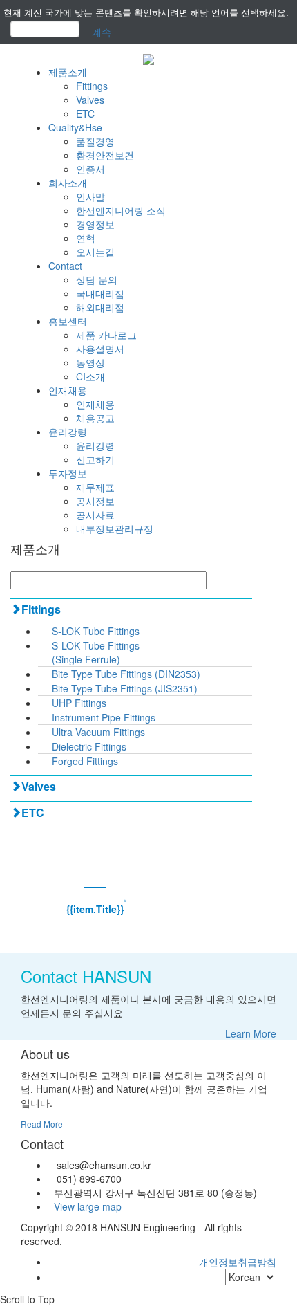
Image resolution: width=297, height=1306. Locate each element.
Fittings (92, 86)
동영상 (90, 362)
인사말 (90, 196)
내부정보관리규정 (114, 528)
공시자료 (95, 515)
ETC (85, 113)
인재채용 (67, 390)
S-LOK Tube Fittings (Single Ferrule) (96, 652)
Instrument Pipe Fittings (103, 717)
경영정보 (95, 224)
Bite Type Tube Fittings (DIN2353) (126, 674)
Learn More (250, 1033)
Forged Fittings (85, 761)
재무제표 (95, 487)
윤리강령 (67, 432)
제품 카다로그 (106, 335)
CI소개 (90, 376)
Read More (42, 1124)
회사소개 (67, 183)
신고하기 (95, 459)
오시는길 (95, 252)
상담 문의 (96, 279)
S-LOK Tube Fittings (96, 631)
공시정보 (95, 501)
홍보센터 (67, 321)
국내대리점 (100, 293)
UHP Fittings (79, 703)
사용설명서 (100, 349)
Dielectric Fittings (89, 746)
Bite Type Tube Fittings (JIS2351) (125, 688)
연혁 (85, 238)
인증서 (90, 169)
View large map (85, 1206)
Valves (90, 100)
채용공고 (95, 418)
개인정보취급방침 (237, 1262)
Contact (65, 266)
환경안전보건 (105, 155)
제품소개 (67, 72)
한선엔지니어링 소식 (121, 210)
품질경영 (95, 141)
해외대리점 (100, 307)
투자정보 (67, 473)
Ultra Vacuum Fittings (98, 732)
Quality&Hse (75, 127)
